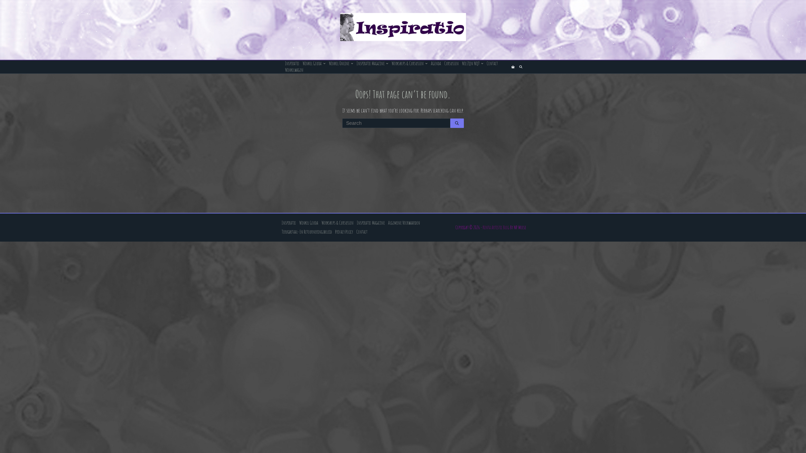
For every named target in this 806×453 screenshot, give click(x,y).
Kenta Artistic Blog (496, 227)
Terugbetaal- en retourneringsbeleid (307, 232)
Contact (492, 63)
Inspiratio (292, 63)
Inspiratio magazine (371, 63)
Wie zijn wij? (470, 63)
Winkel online (339, 63)
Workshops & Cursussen (408, 63)
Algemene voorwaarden (404, 223)
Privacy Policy (344, 232)
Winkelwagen (294, 70)
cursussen (451, 63)
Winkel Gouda (312, 63)
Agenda (436, 63)
